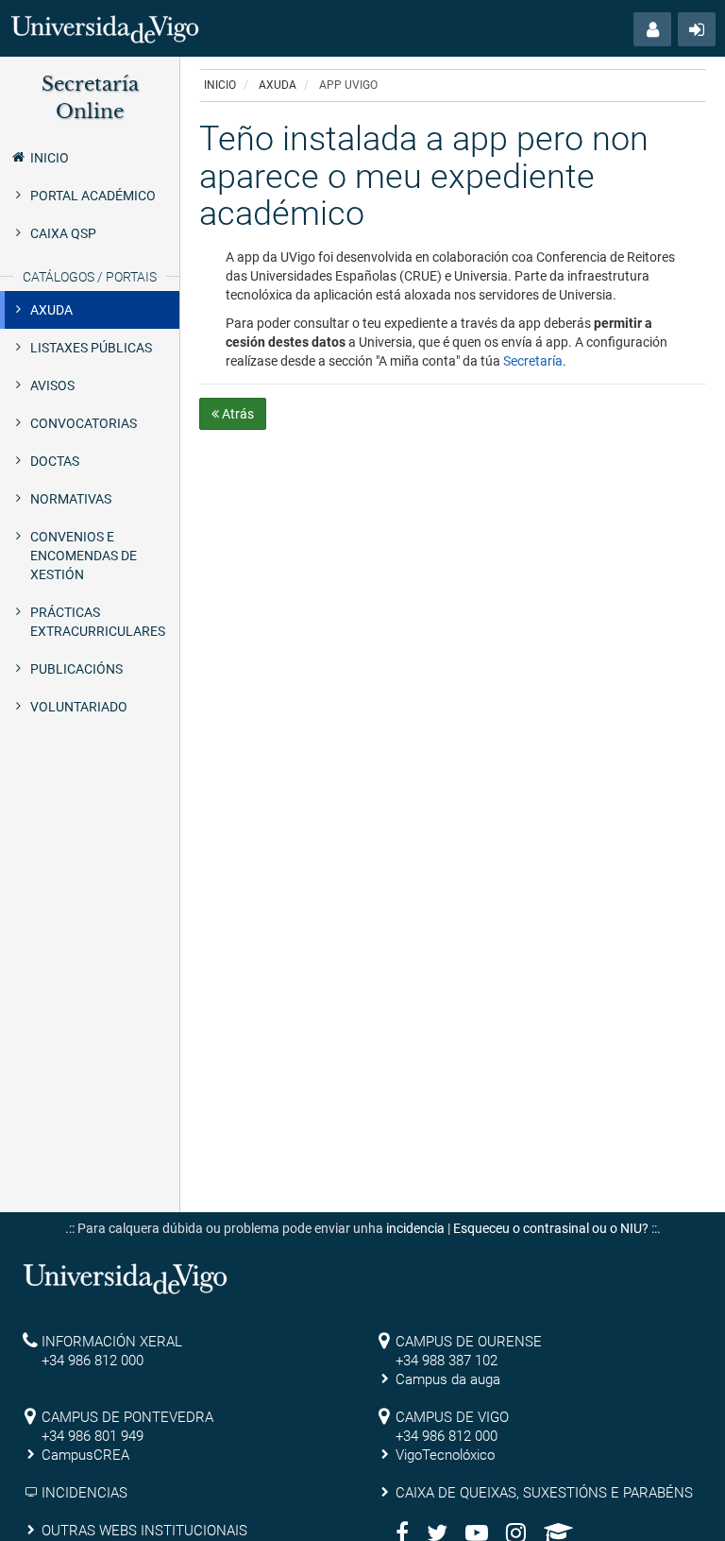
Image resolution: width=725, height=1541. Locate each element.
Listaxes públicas (91, 347)
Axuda (51, 309)
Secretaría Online (90, 98)
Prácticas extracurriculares (97, 622)
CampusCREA (85, 1455)
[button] (652, 29)
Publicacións (76, 668)
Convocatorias (83, 423)
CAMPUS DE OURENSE (469, 1341)
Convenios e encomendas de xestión (83, 555)
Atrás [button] (236, 413)
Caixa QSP (63, 233)
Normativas (70, 498)
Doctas (54, 461)
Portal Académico (93, 195)
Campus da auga (448, 1379)
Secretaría (533, 360)
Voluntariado (78, 706)
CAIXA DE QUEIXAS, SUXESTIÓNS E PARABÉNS (544, 1492)
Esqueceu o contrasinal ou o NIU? (551, 1228)
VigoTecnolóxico (445, 1455)
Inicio (49, 157)
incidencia (415, 1228)
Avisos (52, 385)
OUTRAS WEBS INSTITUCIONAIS (144, 1530)
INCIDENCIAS (84, 1492)
